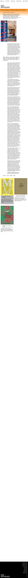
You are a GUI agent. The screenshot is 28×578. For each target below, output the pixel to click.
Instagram (25, 571)
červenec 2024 (12, 12)
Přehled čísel (24, 564)
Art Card (25, 568)
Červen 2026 (13, 1)
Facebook (25, 569)
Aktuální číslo (24, 565)
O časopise (25, 567)
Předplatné (25, 572)
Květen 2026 (7, 1)
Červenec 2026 (18, 1)
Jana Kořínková (5, 12)
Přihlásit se (25, 562)
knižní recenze (8, 12)
